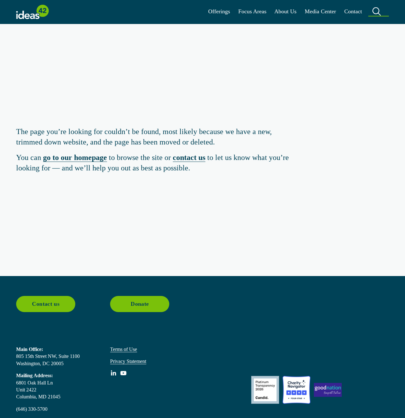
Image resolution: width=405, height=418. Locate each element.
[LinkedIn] (113, 373)
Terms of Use (123, 349)
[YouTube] (123, 373)
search (378, 11)
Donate (140, 304)
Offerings (219, 11)
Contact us (45, 304)
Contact (353, 11)
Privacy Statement (128, 361)
